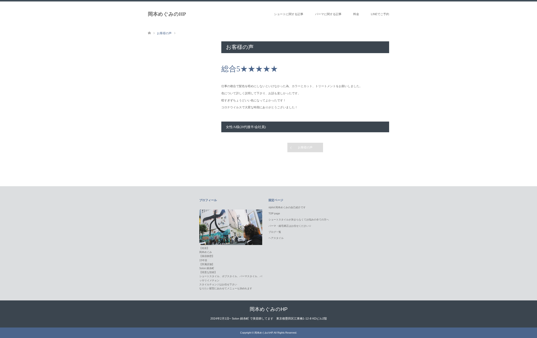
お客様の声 (305, 147)
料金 (356, 14)
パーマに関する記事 (328, 14)
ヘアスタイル (276, 238)
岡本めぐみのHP (167, 14)
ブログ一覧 (274, 232)
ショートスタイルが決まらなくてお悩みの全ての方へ (298, 219)
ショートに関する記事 (288, 14)
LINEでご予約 (380, 14)
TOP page (274, 213)
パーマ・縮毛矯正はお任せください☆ (289, 225)
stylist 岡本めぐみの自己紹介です (287, 207)
